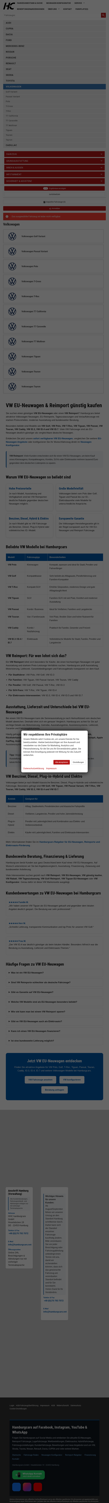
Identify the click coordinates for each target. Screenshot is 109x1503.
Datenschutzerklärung (33, 768)
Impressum (51, 768)
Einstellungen (78, 762)
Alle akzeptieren (61, 762)
